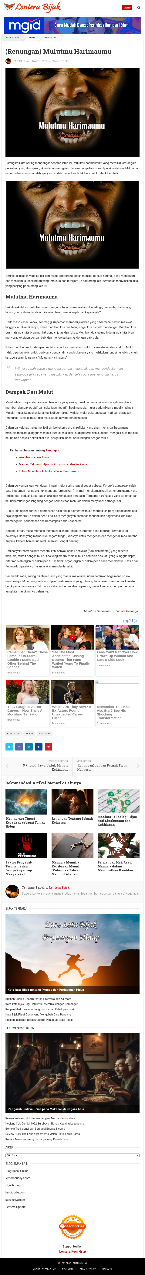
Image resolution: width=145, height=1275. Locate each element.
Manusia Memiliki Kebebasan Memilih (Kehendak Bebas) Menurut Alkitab (67, 868)
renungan (44, 733)
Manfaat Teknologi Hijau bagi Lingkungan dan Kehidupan (53, 464)
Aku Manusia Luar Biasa (34, 457)
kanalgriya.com (15, 1200)
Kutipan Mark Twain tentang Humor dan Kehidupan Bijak (39, 1009)
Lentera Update (15, 1207)
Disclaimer (67, 1269)
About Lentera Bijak (44, 1269)
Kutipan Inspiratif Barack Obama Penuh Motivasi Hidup (39, 1020)
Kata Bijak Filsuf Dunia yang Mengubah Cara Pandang (38, 1014)
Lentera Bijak (21, 61)
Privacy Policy (88, 1269)
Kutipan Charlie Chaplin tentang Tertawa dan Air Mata (38, 999)
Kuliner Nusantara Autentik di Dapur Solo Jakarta (49, 471)
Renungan (50, 37)
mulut (29, 733)
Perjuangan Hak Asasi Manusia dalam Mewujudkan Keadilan (115, 866)
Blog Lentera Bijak (76, 1263)
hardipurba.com (15, 1192)
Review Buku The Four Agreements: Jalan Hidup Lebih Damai (42, 1134)
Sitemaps (107, 1269)
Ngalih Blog (13, 1185)
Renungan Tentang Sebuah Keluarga (72, 820)
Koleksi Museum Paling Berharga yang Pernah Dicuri (37, 1139)
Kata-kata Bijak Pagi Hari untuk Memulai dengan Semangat (41, 1004)
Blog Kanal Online (17, 1171)
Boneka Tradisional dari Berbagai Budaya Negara (35, 1128)
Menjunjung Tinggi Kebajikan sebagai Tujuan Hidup (25, 822)
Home (32, 37)
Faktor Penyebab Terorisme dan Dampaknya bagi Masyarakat (18, 868)
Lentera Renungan (128, 611)
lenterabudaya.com (17, 1178)
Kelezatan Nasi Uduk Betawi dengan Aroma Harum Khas (40, 1118)
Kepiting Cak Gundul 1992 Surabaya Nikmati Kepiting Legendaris (44, 1123)
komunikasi (13, 733)
